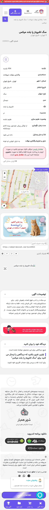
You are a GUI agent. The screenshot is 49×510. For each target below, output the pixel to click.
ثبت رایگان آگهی (15, 13)
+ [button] (4, 173)
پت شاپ (30, 507)
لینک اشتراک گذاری (38, 244)
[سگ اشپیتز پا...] (24, 186)
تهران (43, 35)
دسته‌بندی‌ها (28, 13)
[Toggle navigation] (5, 13)
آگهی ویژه (8, 507)
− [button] (4, 177)
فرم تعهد (19, 507)
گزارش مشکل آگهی (9, 161)
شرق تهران (35, 35)
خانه (45, 20)
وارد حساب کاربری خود (20, 362)
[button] (25, 294)
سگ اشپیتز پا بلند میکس (33, 32)
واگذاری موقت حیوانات (35, 20)
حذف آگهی (40, 507)
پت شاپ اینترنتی (23, 397)
